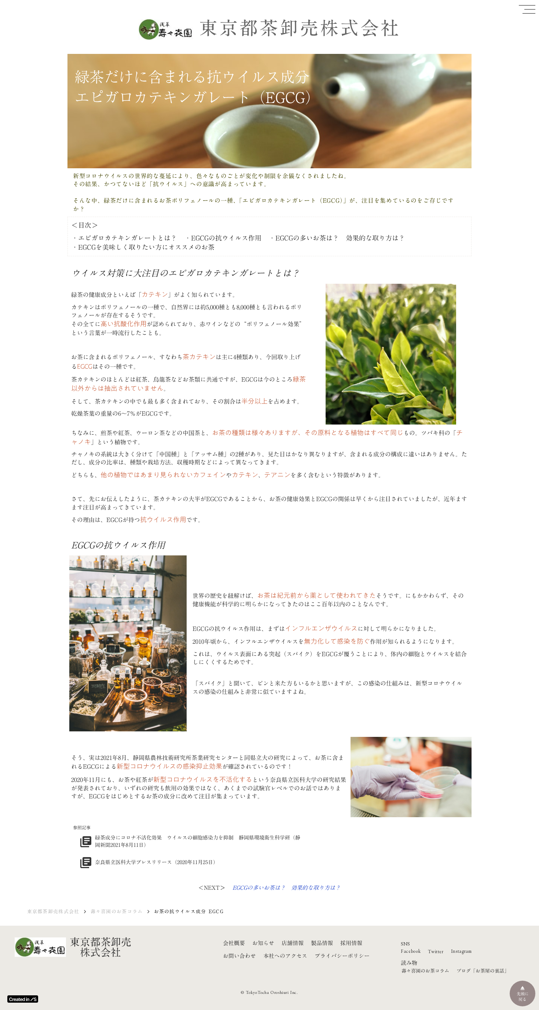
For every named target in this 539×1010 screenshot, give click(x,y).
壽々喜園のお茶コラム (117, 911)
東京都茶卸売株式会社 (300, 28)
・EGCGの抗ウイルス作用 (222, 238)
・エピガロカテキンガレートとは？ (124, 238)
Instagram (461, 951)
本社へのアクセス (285, 955)
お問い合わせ (239, 956)
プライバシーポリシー (342, 956)
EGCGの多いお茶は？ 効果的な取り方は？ (286, 887)
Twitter (436, 951)
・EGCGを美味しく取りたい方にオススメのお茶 (143, 247)
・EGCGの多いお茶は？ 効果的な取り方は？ (337, 238)
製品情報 (322, 943)
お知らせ (263, 942)
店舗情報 (293, 942)
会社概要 (234, 942)
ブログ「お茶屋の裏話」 (482, 970)
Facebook (411, 951)
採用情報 (351, 942)
